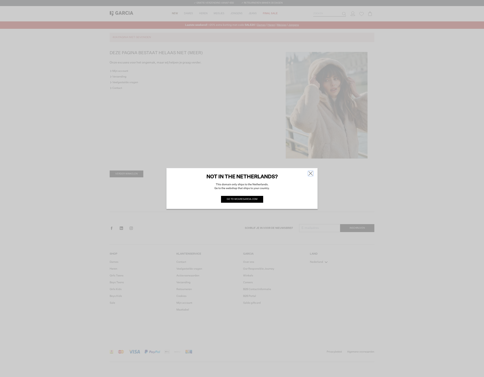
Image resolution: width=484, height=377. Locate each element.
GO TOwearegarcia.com (242, 199)
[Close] (310, 173)
